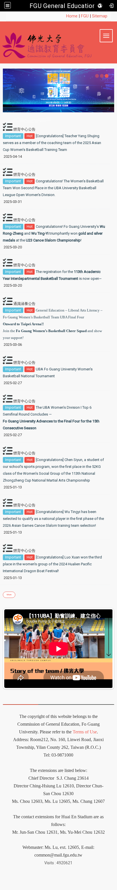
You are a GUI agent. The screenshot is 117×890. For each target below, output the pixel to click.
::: (63, 16)
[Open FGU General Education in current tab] (58, 44)
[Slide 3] (106, 76)
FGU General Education (63, 5)
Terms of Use (85, 731)
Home (72, 16)
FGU (85, 16)
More (9, 594)
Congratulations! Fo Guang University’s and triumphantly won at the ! (54, 233)
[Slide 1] (97, 76)
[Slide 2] (102, 76)
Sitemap (99, 16)
